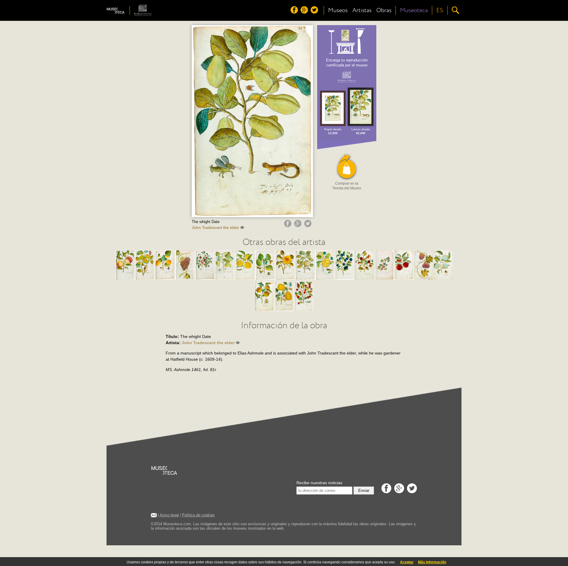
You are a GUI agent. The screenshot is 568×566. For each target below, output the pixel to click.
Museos (338, 10)
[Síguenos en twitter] (315, 12)
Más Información (432, 562)
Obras (383, 10)
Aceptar (407, 562)
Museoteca (414, 10)
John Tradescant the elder (215, 227)
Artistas (362, 10)
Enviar (363, 490)
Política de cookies (198, 515)
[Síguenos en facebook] (295, 12)
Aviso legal (169, 515)
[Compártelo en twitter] (308, 225)
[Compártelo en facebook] (288, 225)
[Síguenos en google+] (305, 12)
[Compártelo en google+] (298, 225)
